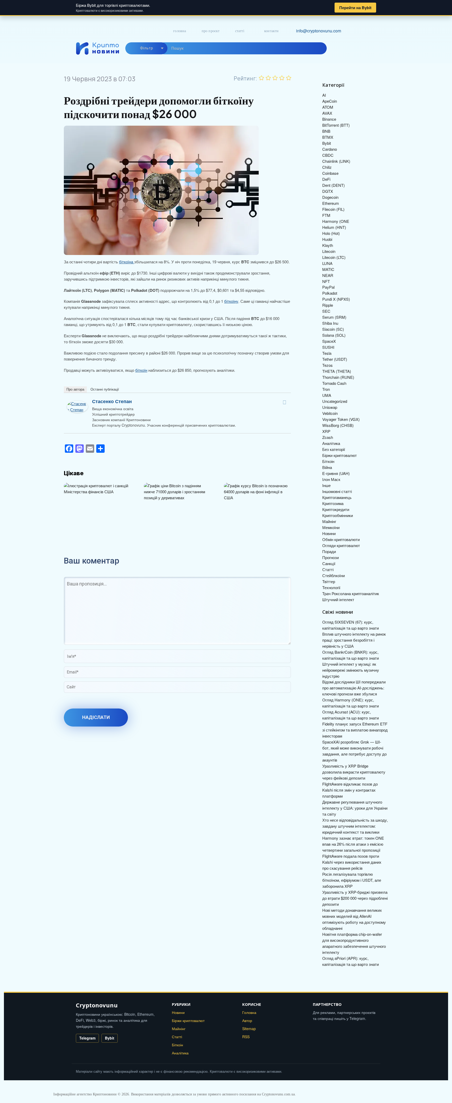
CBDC (328, 155)
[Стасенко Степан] (77, 403)
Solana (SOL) (334, 335)
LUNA (327, 263)
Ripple (327, 305)
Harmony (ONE (335, 221)
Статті (239, 31)
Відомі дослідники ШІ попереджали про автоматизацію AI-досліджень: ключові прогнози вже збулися (354, 687)
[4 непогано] (282, 78)
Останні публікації (105, 389)
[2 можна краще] (268, 78)
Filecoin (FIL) (333, 209)
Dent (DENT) (333, 185)
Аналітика (331, 443)
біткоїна (126, 261)
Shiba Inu (330, 323)
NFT (326, 281)
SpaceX (329, 341)
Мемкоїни (331, 527)
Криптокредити (335, 509)
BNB (326, 131)
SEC (326, 311)
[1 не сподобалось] (261, 78)
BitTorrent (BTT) (336, 125)
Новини (329, 533)
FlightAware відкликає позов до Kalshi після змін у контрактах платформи (350, 790)
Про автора (75, 389)
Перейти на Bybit (355, 7)
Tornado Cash (334, 383)
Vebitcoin (330, 413)
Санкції (328, 563)
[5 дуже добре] (288, 78)
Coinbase (330, 173)
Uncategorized (334, 401)
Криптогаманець (337, 497)
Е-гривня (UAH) (336, 473)
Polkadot (329, 293)
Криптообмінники (337, 515)
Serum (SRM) (334, 317)
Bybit (326, 143)
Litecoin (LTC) (334, 257)
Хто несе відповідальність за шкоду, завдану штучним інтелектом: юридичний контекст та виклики (355, 826)
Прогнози (330, 557)
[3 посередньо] (275, 78)
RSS (246, 1036)
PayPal (328, 287)
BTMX (327, 137)
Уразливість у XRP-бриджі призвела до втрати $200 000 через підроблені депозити (355, 898)
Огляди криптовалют (341, 545)
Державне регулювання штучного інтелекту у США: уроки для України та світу (354, 808)
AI (324, 95)
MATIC (328, 269)
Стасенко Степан (112, 401)
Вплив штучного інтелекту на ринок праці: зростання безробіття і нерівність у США (354, 640)
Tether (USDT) (334, 359)
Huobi (327, 239)
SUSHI (328, 347)
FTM (326, 215)
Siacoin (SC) (333, 329)
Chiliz (327, 167)
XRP (326, 431)
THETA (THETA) (336, 371)
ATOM (327, 107)
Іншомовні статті (337, 491)
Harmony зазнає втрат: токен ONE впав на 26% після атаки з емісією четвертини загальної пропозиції (353, 844)
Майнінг (329, 521)
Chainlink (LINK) (336, 161)
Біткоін (328, 461)
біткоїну (231, 301)
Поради (329, 551)
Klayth (327, 245)
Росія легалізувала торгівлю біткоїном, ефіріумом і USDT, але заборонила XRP (351, 880)
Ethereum (330, 203)
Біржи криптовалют (339, 455)
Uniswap (329, 407)
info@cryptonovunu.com (318, 31)
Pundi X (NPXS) (336, 299)
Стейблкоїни (333, 575)
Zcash (327, 437)
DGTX (327, 191)
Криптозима (332, 503)
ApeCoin (329, 101)
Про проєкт (211, 31)
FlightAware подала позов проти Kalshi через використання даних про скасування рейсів (351, 862)
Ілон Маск (331, 479)
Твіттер (328, 581)
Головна (179, 31)
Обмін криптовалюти (341, 539)
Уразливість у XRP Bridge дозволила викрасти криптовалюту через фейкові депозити (353, 772)
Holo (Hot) (331, 233)
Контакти (271, 31)
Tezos (327, 365)
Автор (247, 1020)
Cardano (329, 149)
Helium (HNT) (334, 227)
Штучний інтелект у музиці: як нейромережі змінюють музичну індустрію (350, 670)
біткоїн (141, 370)
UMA (326, 395)
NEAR (327, 275)
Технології (331, 587)
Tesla (326, 353)
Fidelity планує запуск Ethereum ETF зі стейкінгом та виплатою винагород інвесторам (355, 730)
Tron (326, 389)
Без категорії (333, 449)
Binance (329, 119)
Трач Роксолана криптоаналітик (350, 593)
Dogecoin (330, 197)
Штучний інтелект (338, 599)
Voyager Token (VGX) (341, 419)
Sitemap (249, 1028)
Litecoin (328, 251)
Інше (326, 485)
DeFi (326, 179)
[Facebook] (284, 402)
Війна (327, 467)
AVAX (327, 113)
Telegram (87, 1038)
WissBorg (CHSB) (338, 425)
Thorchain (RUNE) (338, 377)
